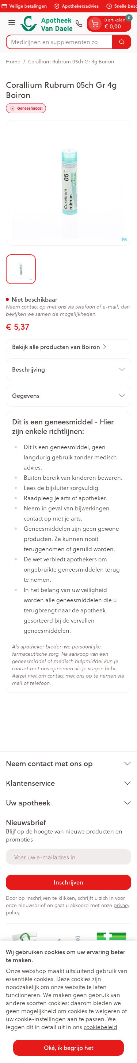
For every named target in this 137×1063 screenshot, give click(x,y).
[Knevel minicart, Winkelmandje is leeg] (95, 23)
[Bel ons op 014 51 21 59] (79, 23)
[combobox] (59, 42)
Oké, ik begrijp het (69, 1047)
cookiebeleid (100, 1027)
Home (13, 61)
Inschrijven (68, 882)
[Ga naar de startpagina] (46, 23)
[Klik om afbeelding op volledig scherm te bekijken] (68, 183)
